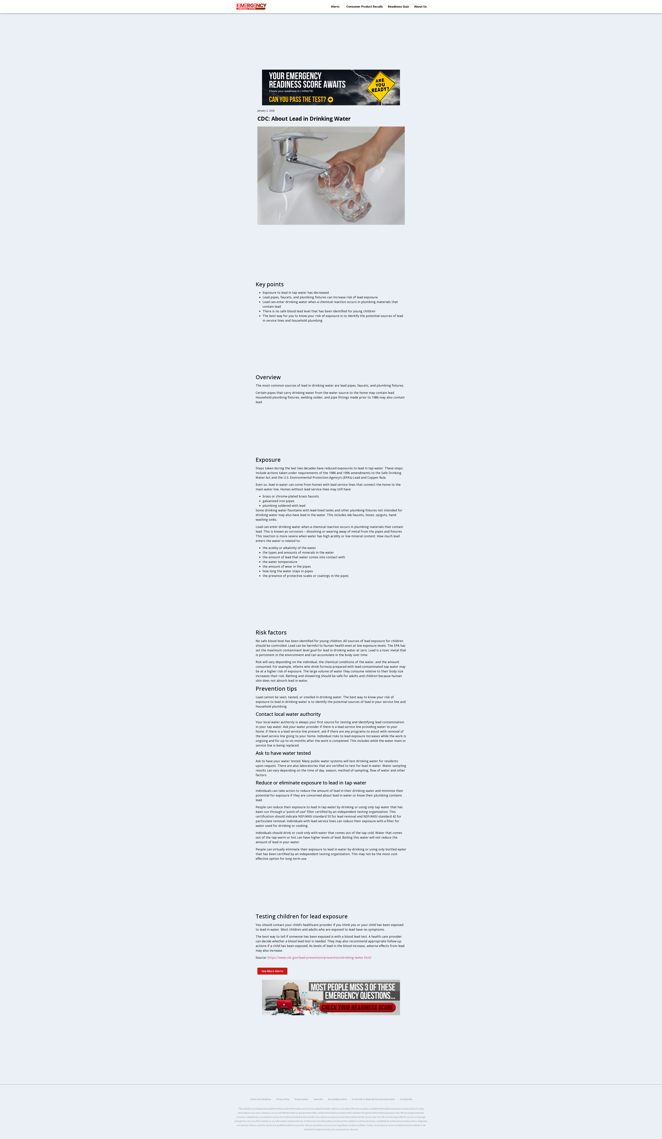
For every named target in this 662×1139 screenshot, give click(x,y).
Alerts (335, 6)
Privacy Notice (301, 1099)
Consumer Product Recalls (364, 6)
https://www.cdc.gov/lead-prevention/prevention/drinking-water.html (319, 957)
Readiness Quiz (398, 6)
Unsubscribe (406, 1099)
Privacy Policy (282, 1099)
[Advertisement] (331, 38)
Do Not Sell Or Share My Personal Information (373, 1099)
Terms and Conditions (260, 1099)
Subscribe (318, 1099)
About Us (420, 6)
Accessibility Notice (337, 1099)
